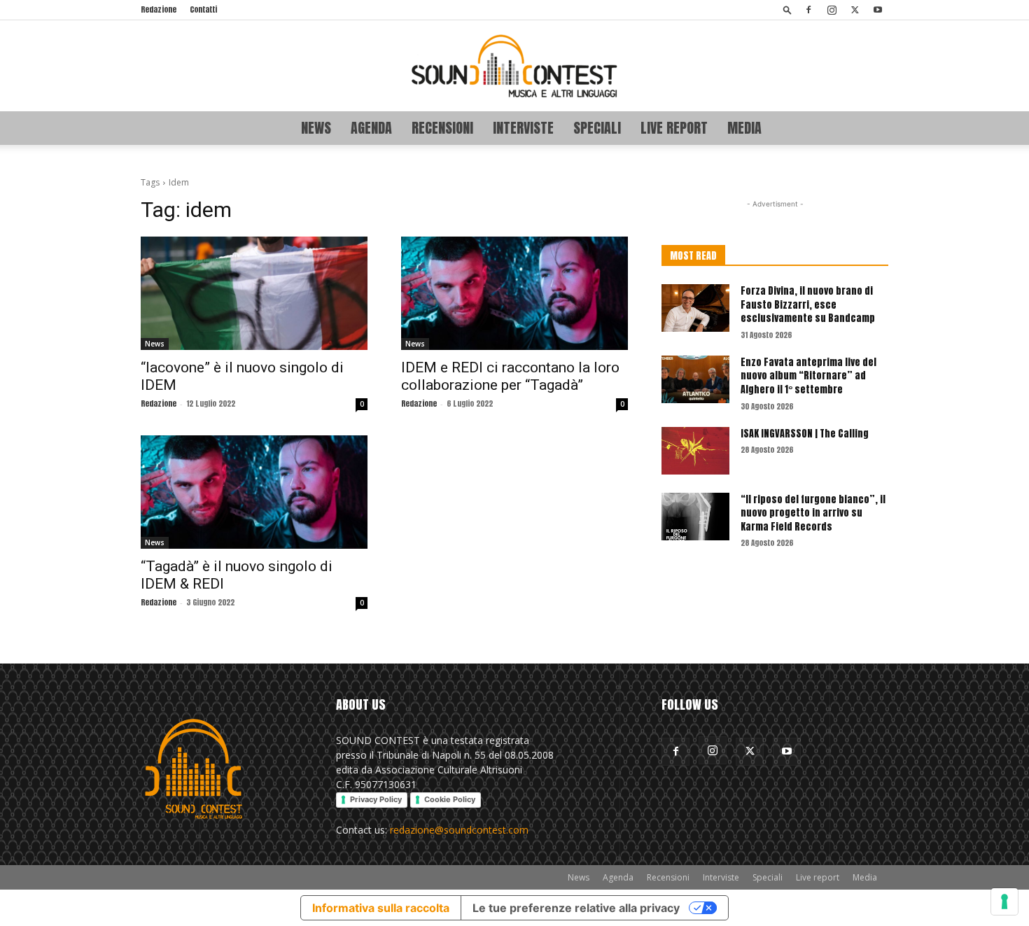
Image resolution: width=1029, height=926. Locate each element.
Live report (674, 128)
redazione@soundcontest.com (459, 829)
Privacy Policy (376, 799)
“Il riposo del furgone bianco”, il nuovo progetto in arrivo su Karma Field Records (813, 513)
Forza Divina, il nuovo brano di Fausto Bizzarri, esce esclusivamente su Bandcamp (808, 304)
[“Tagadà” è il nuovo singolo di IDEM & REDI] (254, 492)
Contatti (203, 9)
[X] (854, 10)
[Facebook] (808, 10)
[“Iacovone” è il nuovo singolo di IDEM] (254, 293)
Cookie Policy (449, 799)
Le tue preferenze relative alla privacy (576, 908)
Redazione (158, 9)
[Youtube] (877, 10)
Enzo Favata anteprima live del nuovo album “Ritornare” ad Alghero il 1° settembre (808, 376)
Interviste (523, 128)
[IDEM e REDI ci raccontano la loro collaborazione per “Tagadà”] (514, 293)
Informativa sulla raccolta (380, 908)
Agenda (371, 128)
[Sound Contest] (514, 66)
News (316, 128)
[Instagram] (831, 10)
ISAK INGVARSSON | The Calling (805, 433)
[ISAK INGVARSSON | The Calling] (695, 451)
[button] (787, 9)
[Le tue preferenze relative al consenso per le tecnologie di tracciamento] (1004, 901)
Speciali (597, 128)
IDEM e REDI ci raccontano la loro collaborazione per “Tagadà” (510, 376)
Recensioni (442, 128)
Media (744, 128)
